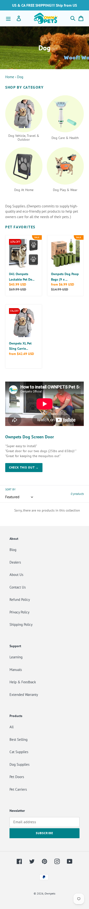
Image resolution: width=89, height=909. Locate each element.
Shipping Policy (21, 624)
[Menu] (8, 18)
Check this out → (24, 467)
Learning (16, 657)
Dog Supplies (19, 764)
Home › (10, 77)
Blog (12, 549)
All (11, 727)
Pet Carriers (18, 789)
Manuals (15, 669)
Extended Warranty (23, 694)
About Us (16, 574)
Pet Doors (16, 777)
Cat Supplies (18, 752)
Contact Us (17, 587)
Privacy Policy (19, 612)
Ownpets (50, 893)
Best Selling (18, 739)
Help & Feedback (22, 682)
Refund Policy (19, 599)
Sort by (10, 489)
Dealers (15, 562)
